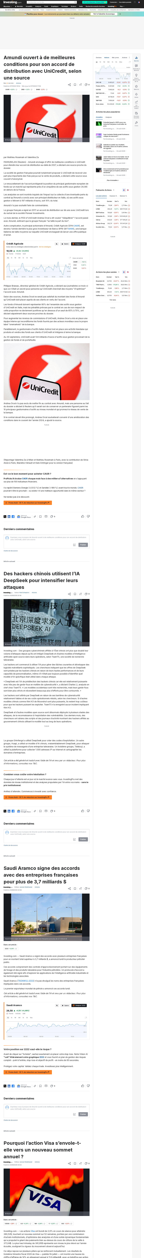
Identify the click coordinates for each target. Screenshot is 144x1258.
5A (27, 258)
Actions (60, 10)
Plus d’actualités (112, 180)
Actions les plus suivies (106, 272)
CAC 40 (98, 82)
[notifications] (135, 2)
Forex (42, 10)
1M (15, 258)
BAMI (71, 229)
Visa (33, 1231)
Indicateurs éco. (83, 10)
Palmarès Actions (104, 190)
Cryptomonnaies (51, 10)
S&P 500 (99, 100)
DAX (97, 97)
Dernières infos (10, 10)
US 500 (98, 89)
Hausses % (113, 196)
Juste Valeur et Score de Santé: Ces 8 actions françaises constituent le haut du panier (116, 158)
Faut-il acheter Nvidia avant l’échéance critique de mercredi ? (116, 135)
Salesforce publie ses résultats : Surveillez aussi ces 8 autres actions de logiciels (115, 146)
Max (31, 258)
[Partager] (69, 84)
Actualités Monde (103, 10)
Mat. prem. (115, 57)
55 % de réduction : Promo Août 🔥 (95, 2)
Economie (93, 10)
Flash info (36, 10)
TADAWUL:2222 (26, 981)
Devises (98, 57)
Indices (106, 57)
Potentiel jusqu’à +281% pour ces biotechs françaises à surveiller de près (114, 124)
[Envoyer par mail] (46, 516)
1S (11, 258)
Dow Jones (100, 104)
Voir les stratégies (45, 247)
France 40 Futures (102, 86)
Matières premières (70, 10)
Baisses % (123, 196)
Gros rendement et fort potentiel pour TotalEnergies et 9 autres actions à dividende (116, 170)
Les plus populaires (25, 10)
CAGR (76, 226)
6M (19, 258)
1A (23, 258)
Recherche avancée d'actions (95, 6)
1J (8, 258)
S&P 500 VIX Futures (103, 93)
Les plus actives (101, 196)
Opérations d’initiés (134, 10)
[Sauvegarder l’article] (75, 84)
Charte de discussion (11, 551)
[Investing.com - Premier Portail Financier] (12, 2)
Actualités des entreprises (118, 10)
